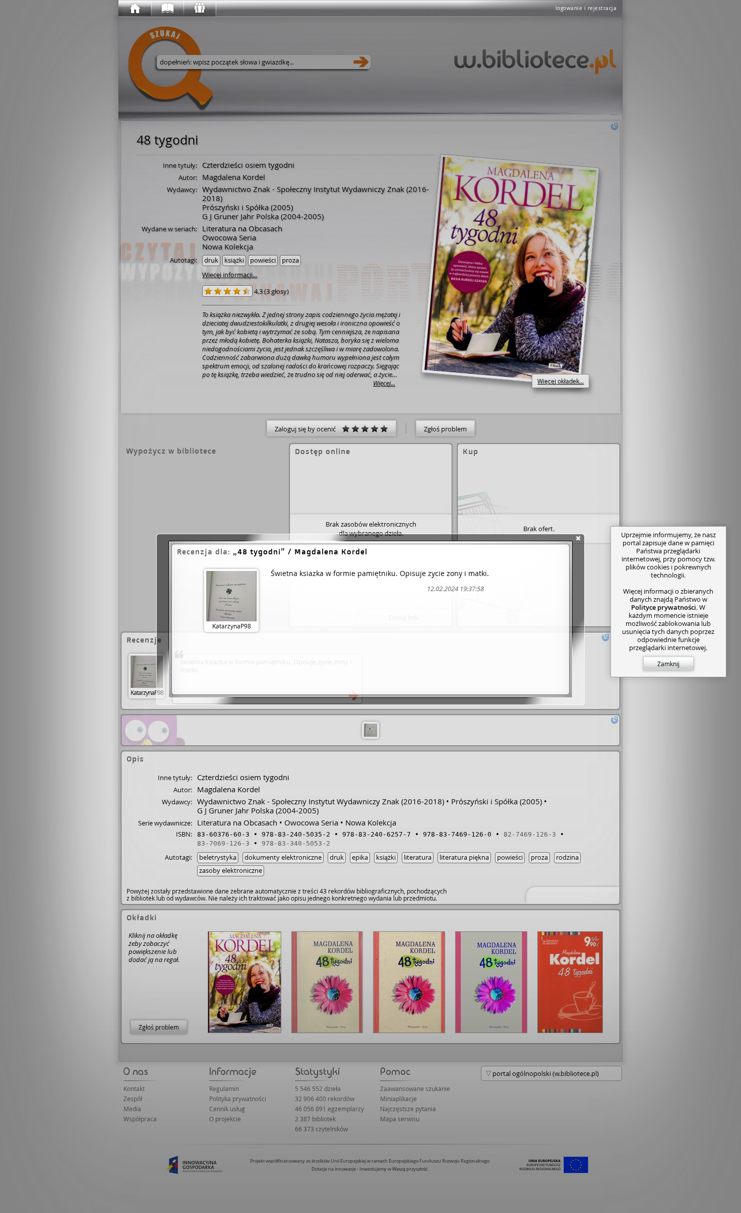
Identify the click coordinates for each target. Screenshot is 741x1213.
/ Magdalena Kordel (302, 551)
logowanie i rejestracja (586, 8)
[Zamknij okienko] (578, 538)
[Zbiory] (167, 8)
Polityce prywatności (663, 607)
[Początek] (134, 8)
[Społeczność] (199, 8)
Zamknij (668, 664)
